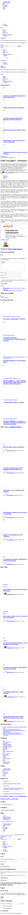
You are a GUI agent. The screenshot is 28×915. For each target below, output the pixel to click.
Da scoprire (5, 5)
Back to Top (3, 836)
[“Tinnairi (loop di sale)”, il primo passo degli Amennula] (15, 147)
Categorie (2, 810)
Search (19, 46)
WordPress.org (6, 819)
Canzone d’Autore (7, 1)
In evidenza (5, 25)
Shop (4, 8)
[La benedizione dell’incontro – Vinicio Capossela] (15, 681)
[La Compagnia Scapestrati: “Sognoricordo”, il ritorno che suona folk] (15, 548)
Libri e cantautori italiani (8, 751)
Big (4, 4)
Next (5, 156)
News (15, 316)
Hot (4, 444)
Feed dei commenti (7, 818)
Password (2, 861)
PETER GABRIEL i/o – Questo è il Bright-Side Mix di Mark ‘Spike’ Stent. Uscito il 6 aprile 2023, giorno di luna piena (14, 382)
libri (4, 750)
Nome (2, 272)
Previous (2, 156)
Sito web (2, 277)
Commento (3, 261)
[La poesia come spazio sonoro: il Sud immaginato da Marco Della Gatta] (15, 113)
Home (4, 29)
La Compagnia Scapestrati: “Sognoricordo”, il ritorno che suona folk (15, 560)
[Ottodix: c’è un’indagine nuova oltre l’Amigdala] (15, 526)
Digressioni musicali (10, 356)
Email (2, 275)
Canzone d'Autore (10, 316)
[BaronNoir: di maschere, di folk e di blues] (15, 124)
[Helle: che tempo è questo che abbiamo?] (15, 102)
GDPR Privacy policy (20, 894)
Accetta (2, 896)
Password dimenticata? (5, 866)
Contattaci (5, 35)
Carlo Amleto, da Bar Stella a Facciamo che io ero (13, 793)
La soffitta (5, 6)
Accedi (4, 815)
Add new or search (5, 903)
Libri (4, 7)
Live (4, 33)
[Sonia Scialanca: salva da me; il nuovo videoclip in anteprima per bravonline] (15, 705)
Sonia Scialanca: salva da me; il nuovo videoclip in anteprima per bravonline (13, 717)
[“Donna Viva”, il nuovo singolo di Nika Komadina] (15, 481)
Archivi (2, 804)
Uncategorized (6, 763)
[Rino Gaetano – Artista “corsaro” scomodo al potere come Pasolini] (15, 603)
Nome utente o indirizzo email (7, 859)
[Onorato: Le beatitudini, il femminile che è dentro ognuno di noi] (15, 90)
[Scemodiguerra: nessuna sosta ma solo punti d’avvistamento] (15, 504)
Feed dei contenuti (7, 817)
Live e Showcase (6, 753)
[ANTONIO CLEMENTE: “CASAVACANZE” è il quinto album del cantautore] (15, 328)
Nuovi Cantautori (6, 758)
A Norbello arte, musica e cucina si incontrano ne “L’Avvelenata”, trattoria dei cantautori (13, 788)
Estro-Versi (5, 32)
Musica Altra (5, 754)
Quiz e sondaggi (6, 762)
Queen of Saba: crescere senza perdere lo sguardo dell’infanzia (14, 141)
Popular (6, 584)
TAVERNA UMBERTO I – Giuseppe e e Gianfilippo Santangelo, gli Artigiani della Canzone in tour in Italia (14, 422)
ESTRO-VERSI (6, 2)
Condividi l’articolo (5, 239)
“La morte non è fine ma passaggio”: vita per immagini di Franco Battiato (15, 643)
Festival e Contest (18, 356)
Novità (18, 316)
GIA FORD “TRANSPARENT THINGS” (14, 319)
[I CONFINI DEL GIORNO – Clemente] (15, 392)
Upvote (2, 297)
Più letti (4, 24)
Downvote (6, 297)
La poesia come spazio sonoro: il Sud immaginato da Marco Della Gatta (13, 118)
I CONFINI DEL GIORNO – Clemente (13, 402)
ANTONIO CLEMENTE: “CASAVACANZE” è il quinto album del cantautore (14, 339)
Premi (4, 760)
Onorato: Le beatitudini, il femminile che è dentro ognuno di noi (14, 96)
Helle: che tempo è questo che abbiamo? (13, 107)
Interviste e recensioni (7, 34)
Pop (4, 759)
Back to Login (3, 880)
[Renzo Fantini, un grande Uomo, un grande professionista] (15, 576)
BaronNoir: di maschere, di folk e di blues (14, 130)
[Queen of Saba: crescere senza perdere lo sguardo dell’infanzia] (15, 135)
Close (2, 838)
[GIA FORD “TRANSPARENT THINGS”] (15, 309)
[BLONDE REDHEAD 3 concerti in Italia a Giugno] (15, 349)
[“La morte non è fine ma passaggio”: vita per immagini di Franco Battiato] (15, 629)
